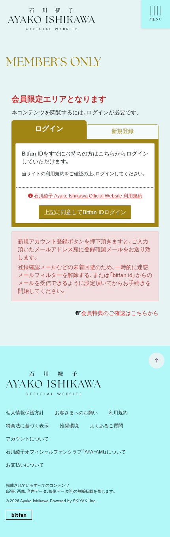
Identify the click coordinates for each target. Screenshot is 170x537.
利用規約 (118, 413)
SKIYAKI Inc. (84, 501)
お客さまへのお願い (76, 413)
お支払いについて (25, 465)
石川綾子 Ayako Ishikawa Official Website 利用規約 (87, 196)
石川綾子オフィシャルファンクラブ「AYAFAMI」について (66, 452)
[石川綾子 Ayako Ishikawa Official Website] (51, 25)
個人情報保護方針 (25, 413)
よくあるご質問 (106, 426)
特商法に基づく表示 (27, 426)
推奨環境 (69, 426)
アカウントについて (27, 439)
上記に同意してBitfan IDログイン (85, 212)
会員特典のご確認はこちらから (120, 313)
